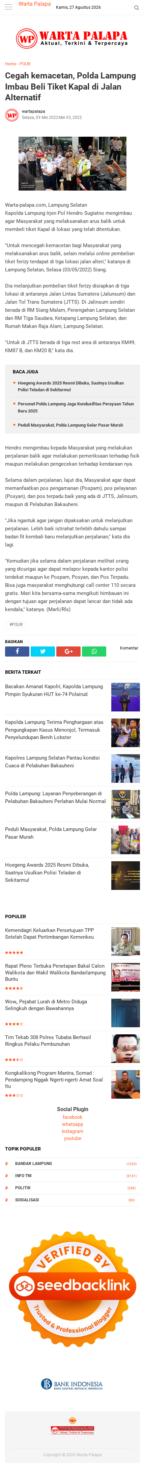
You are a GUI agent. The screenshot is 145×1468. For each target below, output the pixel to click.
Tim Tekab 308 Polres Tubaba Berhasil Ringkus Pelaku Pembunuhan (48, 1040)
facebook (72, 1117)
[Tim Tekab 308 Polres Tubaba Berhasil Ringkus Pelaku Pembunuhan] (125, 1049)
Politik (23, 1188)
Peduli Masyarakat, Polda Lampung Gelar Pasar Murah (70, 425)
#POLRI (16, 624)
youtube (72, 1138)
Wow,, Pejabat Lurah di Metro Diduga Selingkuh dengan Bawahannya (46, 1005)
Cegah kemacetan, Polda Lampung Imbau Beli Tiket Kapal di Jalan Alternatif (70, 86)
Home (10, 64)
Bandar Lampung (33, 1163)
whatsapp (72, 1124)
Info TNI (23, 1175)
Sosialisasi (27, 1200)
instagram (72, 1131)
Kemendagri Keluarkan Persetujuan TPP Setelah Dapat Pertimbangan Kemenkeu (49, 933)
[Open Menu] (8, 7)
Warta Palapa (35, 4)
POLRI (25, 64)
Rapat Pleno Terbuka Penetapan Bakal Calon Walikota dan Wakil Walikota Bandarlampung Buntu (55, 972)
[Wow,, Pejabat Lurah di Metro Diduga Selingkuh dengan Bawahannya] (125, 1014)
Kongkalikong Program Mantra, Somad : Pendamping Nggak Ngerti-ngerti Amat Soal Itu (54, 1079)
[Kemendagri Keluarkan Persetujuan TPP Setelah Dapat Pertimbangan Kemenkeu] (125, 942)
